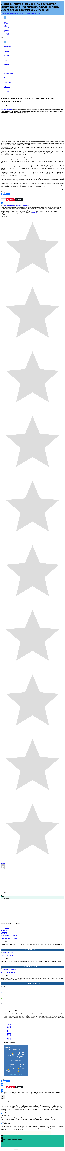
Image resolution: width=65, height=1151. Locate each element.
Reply (2, 1146)
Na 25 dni (21, 1074)
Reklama (9, 34)
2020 (9, 1033)
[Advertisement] (32, 126)
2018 (9, 1035)
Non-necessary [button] (4, 1122)
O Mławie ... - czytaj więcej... (32, 966)
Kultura (6, 22)
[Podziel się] (32, 203)
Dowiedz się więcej (49, 1093)
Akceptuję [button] (41, 1093)
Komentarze (7, 928)
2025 (9, 1026)
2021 (9, 1031)
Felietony (6, 26)
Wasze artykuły (7, 29)
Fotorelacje (6, 30)
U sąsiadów (7, 31)
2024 (9, 1027)
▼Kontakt (6, 33)
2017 (9, 1037)
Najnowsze (6, 926)
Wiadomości (7, 21)
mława (17, 205)
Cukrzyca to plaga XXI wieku (9, 938)
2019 (9, 1034)
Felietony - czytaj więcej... (32, 983)
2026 (9, 1024)
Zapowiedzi (7, 27)
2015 (9, 1039)
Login (3, 863)
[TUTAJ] (34, 213)
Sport (5, 25)
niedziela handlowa (24, 205)
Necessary (5, 1113)
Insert (16, 1149)
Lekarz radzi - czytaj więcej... (32, 949)
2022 (9, 1030)
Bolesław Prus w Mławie (7, 955)
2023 (9, 1029)
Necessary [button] (3, 1112)
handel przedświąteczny (9, 205)
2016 (9, 1038)
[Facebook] (32, 197)
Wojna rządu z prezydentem (8, 972)
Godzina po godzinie (12, 1074)
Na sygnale (6, 23)
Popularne (7, 927)
